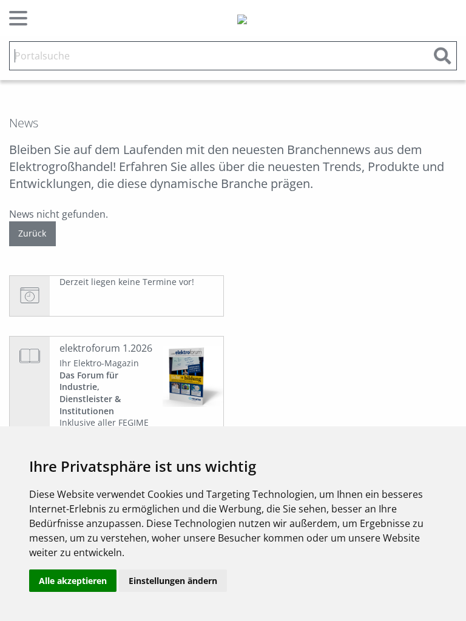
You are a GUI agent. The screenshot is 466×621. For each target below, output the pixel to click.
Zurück (32, 233)
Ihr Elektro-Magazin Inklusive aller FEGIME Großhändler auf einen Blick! (106, 404)
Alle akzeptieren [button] (73, 580)
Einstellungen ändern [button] (173, 580)
